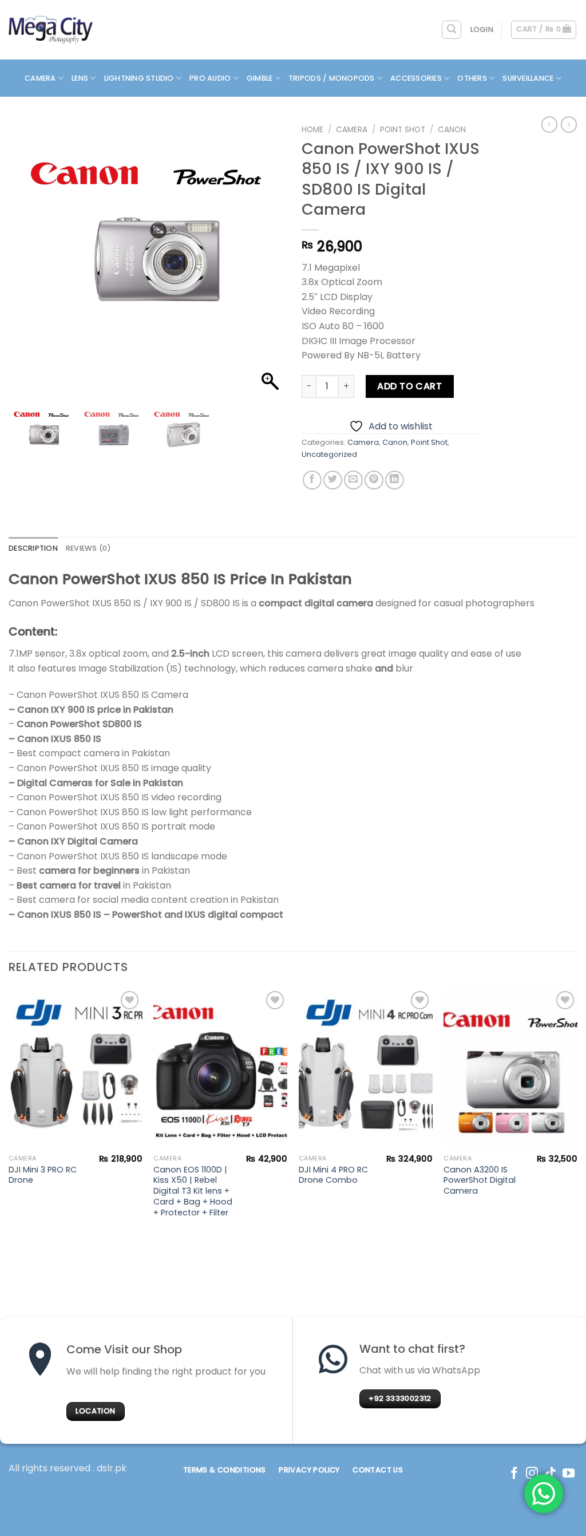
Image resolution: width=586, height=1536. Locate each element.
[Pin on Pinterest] (374, 480)
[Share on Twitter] (332, 480)
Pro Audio (210, 78)
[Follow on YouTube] (569, 1473)
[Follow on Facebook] (514, 1473)
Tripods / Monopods (331, 78)
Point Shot (402, 129)
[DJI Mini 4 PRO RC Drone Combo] (366, 1068)
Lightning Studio (139, 78)
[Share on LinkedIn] (394, 480)
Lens (80, 78)
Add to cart (409, 386)
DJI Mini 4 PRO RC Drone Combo (333, 1175)
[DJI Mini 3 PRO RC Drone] (75, 1068)
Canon (452, 129)
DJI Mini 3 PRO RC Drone (43, 1175)
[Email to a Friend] (353, 480)
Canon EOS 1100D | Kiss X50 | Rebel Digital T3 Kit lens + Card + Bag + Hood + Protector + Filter (192, 1191)
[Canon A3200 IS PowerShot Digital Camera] (510, 1068)
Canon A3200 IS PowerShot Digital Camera (480, 1180)
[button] (270, 263)
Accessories (416, 78)
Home (312, 129)
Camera (40, 78)
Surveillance (527, 78)
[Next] (576, 1114)
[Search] (451, 30)
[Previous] (9, 1114)
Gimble (260, 78)
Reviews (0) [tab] (89, 548)
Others (472, 78)
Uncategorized (329, 454)
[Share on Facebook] (312, 480)
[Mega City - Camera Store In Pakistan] (51, 29)
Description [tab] (33, 548)
